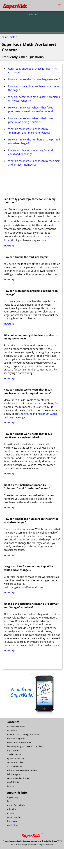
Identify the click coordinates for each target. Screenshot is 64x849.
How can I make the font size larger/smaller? (34, 79)
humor (10, 786)
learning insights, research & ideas (25, 746)
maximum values (47, 413)
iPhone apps (13, 774)
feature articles (15, 762)
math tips (12, 730)
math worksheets (16, 726)
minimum (26, 413)
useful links (13, 782)
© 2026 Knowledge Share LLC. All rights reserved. (32, 844)
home (5, 37)
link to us (12, 821)
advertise (12, 809)
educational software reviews (22, 770)
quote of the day (15, 758)
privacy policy (14, 817)
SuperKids (16, 6)
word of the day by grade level (23, 734)
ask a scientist (14, 766)
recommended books (18, 778)
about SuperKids (16, 805)
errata (10, 813)
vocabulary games (16, 738)
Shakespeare (14, 754)
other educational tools (19, 742)
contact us (12, 825)
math (12, 37)
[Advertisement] (32, 23)
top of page (13, 797)
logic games (13, 750)
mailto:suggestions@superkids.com (24, 587)
